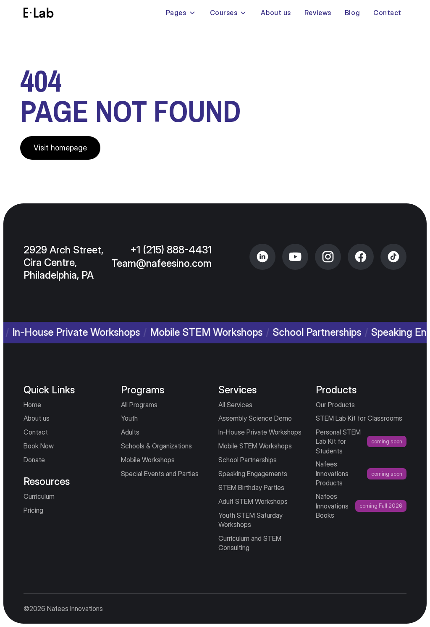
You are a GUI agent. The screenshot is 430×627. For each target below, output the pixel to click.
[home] (39, 13)
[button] (181, 12)
